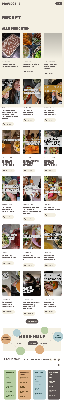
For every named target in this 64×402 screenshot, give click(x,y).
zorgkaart (44, 343)
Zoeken (49, 8)
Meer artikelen (32, 321)
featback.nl (32, 343)
